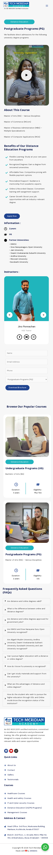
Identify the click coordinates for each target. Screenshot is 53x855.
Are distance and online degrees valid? (24, 601)
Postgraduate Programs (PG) (23, 554)
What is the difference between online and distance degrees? (26, 610)
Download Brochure (17, 387)
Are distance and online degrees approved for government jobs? (27, 620)
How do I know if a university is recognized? (26, 666)
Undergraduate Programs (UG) (24, 468)
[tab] (26, 601)
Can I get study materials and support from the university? (26, 675)
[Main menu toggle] (47, 5)
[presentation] (10, 315)
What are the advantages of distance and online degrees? (26, 685)
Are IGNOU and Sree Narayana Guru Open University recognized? (25, 630)
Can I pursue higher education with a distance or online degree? (27, 657)
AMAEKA (33, 851)
